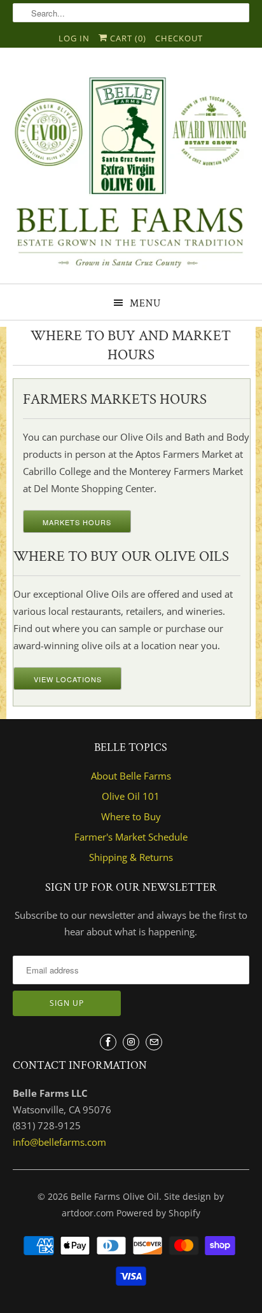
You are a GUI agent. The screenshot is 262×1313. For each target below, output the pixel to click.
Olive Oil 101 (131, 796)
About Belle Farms (131, 775)
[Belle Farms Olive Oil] (131, 170)
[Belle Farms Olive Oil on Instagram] (131, 1042)
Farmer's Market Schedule (131, 836)
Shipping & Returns (131, 857)
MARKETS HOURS (77, 522)
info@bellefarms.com (59, 1142)
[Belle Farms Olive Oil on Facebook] (108, 1042)
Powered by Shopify (158, 1213)
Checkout (179, 38)
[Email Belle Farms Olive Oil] (154, 1042)
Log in (74, 38)
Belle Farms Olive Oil (115, 1196)
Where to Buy (131, 816)
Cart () (126, 38)
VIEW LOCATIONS (68, 679)
